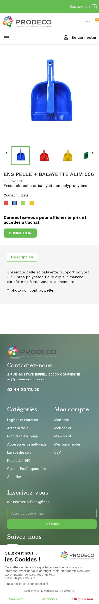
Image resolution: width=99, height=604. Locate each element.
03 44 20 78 (20, 389)
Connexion (20, 233)
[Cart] (93, 22)
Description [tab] (22, 257)
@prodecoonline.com (29, 379)
